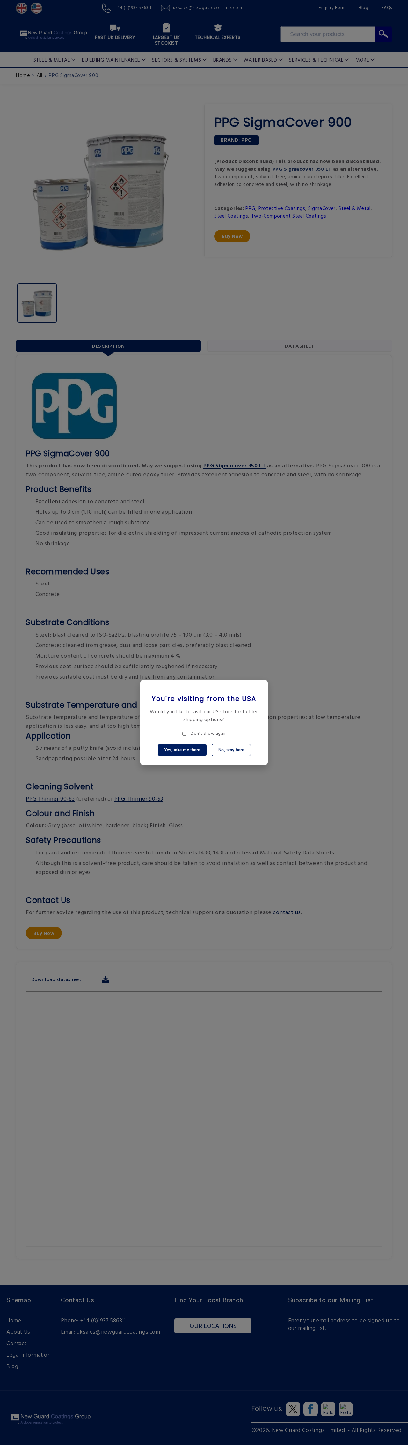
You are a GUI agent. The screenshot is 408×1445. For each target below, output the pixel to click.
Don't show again (209, 733)
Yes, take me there (182, 750)
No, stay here (231, 750)
